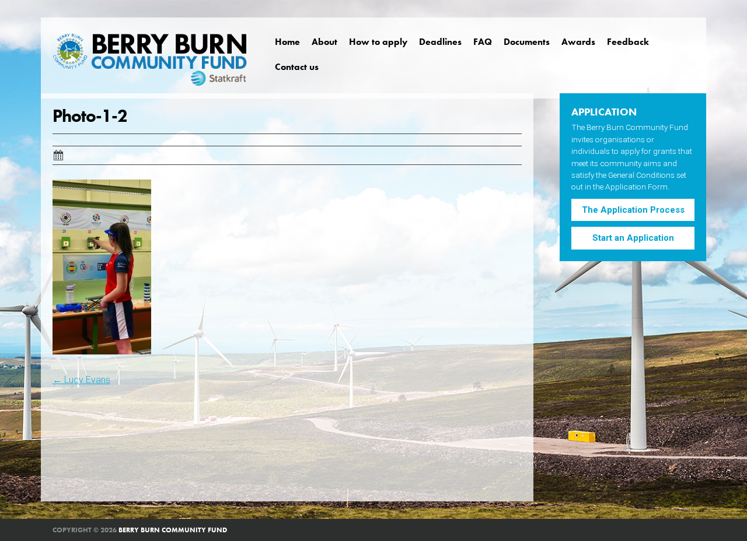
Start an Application (633, 238)
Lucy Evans (81, 379)
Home (287, 42)
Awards (578, 42)
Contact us (297, 67)
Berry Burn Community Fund (172, 530)
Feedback (628, 42)
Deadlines (440, 42)
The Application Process (633, 210)
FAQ (482, 42)
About (324, 42)
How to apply (378, 42)
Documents (527, 42)
